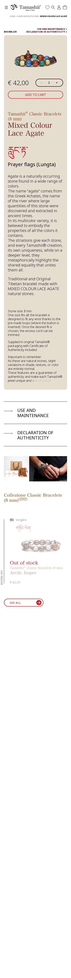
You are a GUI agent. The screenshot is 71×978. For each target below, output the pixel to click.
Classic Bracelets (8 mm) (28, 16)
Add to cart (35, 95)
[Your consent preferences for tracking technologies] (64, 971)
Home (12, 16)
